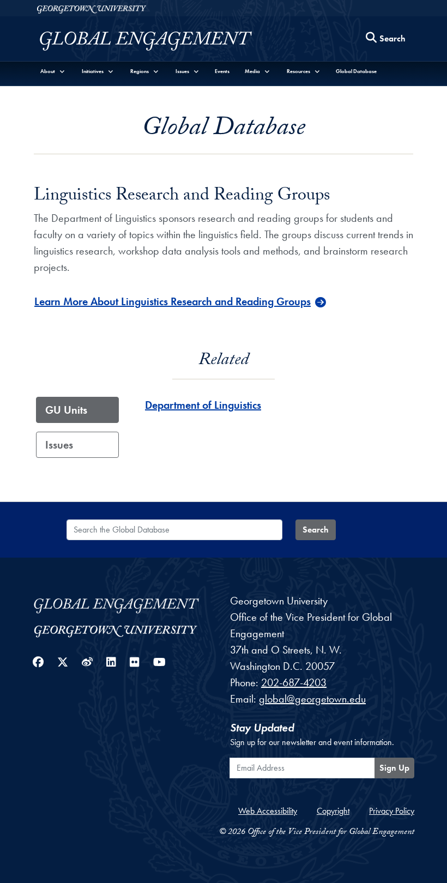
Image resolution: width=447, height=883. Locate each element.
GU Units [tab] (66, 410)
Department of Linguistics (203, 405)
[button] (53, 71)
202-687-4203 (294, 682)
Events (222, 71)
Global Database (356, 71)
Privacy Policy (391, 811)
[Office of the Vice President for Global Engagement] (156, 41)
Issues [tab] (59, 445)
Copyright (333, 811)
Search (316, 529)
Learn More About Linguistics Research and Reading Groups (172, 301)
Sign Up (394, 767)
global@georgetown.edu (312, 699)
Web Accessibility (267, 811)
